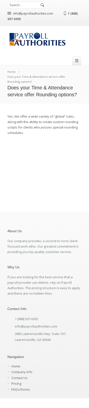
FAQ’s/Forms (20, 389)
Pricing (16, 383)
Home (15, 366)
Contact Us (19, 378)
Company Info (21, 372)
